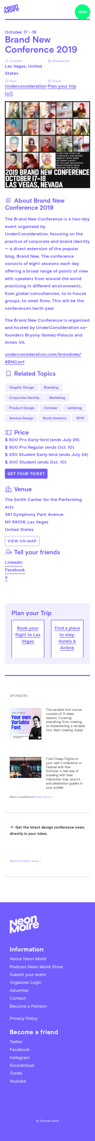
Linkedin (14, 562)
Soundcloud (22, 1065)
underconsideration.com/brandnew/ (43, 354)
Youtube (18, 1081)
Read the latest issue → (25, 861)
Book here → (44, 797)
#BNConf (14, 361)
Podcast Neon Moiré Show (36, 966)
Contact (18, 998)
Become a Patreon (28, 1006)
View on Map (22, 541)
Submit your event (28, 974)
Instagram (20, 1057)
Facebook (15, 569)
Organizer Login (25, 982)
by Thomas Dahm (47, 1121)
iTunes (16, 1073)
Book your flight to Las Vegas (27, 634)
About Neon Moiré (28, 958)
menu (82, 12)
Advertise (19, 990)
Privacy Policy (24, 1018)
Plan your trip (62, 86)
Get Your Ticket (26, 473)
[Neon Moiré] (11, 8)
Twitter (16, 1041)
